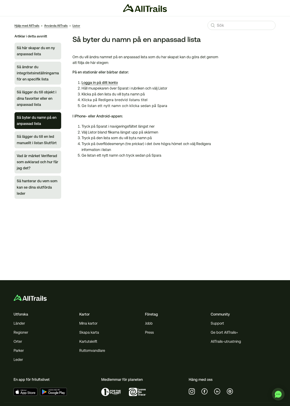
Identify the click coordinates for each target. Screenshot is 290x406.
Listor (76, 25)
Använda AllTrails (56, 25)
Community (220, 314)
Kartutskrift (88, 341)
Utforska (21, 314)
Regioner (21, 332)
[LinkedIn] (217, 391)
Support (217, 323)
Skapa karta (89, 332)
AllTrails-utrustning (226, 341)
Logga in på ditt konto (100, 82)
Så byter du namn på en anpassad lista (36, 120)
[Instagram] (192, 391)
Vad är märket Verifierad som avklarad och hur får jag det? (37, 162)
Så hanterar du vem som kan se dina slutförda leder (37, 187)
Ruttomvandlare (92, 350)
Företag (151, 314)
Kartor (84, 314)
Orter (18, 341)
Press (149, 332)
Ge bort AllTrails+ (224, 332)
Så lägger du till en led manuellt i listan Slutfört (37, 139)
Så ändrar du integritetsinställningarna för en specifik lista (38, 73)
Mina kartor (88, 323)
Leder (18, 359)
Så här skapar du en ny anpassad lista (36, 51)
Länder (19, 323)
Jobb (149, 323)
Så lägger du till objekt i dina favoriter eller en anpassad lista (36, 98)
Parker (19, 350)
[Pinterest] (230, 391)
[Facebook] (204, 391)
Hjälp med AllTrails (26, 25)
